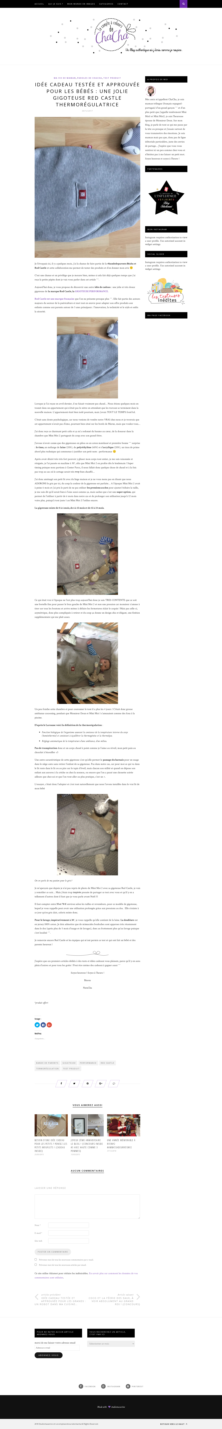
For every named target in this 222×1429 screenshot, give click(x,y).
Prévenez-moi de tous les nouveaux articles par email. (62, 1265)
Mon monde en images (81, 4)
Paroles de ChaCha (89, 78)
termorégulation (47, 1068)
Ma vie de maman (65, 78)
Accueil (39, 4)
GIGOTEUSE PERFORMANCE (91, 291)
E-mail (38, 1233)
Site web (38, 1240)
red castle (107, 1063)
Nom (38, 1225)
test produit (71, 1068)
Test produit (112, 78)
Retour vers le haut (172, 1424)
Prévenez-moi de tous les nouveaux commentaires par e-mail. (66, 1259)
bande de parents (47, 1063)
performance (88, 1063)
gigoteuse (69, 1063)
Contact (123, 4)
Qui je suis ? (55, 4)
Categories (106, 4)
